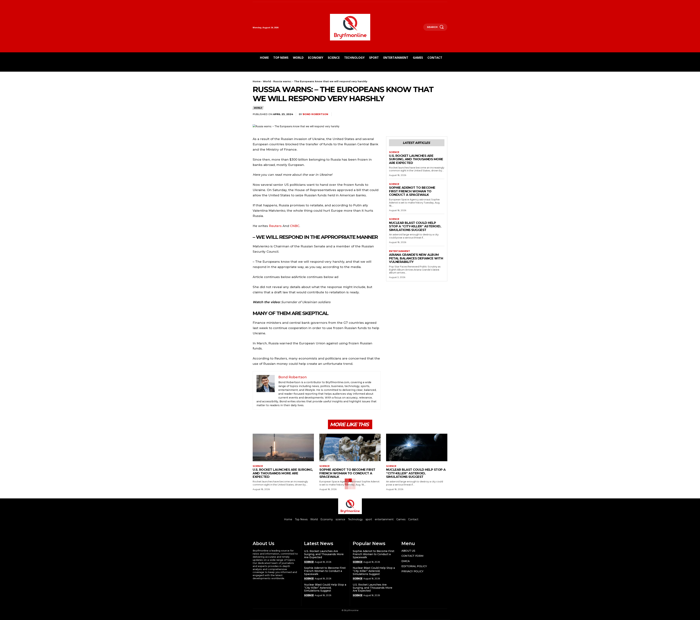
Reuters (276, 226)
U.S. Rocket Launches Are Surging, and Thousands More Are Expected (416, 159)
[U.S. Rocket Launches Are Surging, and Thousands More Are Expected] (283, 447)
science (394, 152)
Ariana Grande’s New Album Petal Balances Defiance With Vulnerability (416, 258)
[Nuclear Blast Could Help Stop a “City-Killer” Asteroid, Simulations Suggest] (416, 447)
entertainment (399, 251)
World (267, 81)
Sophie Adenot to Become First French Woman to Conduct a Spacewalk (412, 191)
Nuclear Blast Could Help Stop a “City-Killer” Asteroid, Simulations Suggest (415, 226)
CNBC (294, 226)
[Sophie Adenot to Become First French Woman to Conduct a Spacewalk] (350, 447)
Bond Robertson (315, 114)
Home (256, 81)
